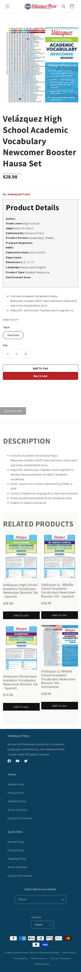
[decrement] (7, 354)
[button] (7, 6)
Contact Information (20, 818)
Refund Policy (16, 784)
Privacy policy (21, 958)
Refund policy (69, 952)
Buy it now (40, 376)
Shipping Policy (17, 801)
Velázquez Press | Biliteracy (26, 952)
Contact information (60, 958)
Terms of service (39, 958)
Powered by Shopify (50, 952)
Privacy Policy (16, 792)
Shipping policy (42, 964)
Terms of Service (17, 809)
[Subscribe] (62, 899)
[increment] (25, 354)
